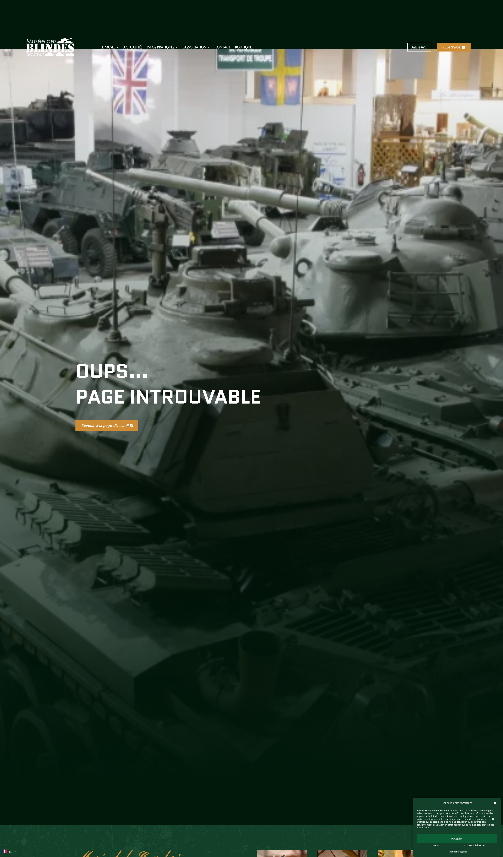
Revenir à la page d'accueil (105, 425)
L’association (194, 47)
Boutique (243, 47)
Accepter (457, 838)
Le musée (108, 47)
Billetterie (451, 47)
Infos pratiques (160, 47)
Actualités (132, 47)
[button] (495, 803)
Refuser (435, 845)
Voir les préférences (474, 845)
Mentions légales (458, 851)
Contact (223, 47)
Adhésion (419, 47)
